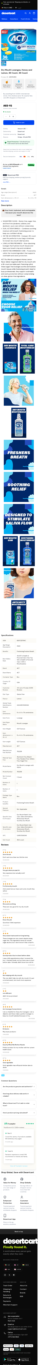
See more (5, 201)
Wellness (4, 19)
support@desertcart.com (17, 1329)
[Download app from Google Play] (9, 1359)
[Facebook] (14, 1275)
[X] (9, 1275)
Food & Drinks (25, 19)
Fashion (35, 19)
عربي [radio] (19, 8)
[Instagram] (5, 1275)
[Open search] (26, 13)
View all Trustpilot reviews (19, 1166)
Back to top (19, 1231)
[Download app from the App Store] (23, 1359)
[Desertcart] (8, 13)
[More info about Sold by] (27, 129)
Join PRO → (6, 182)
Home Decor (14, 19)
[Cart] (34, 13)
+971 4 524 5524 (13, 1337)
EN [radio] (16, 7)
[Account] (30, 13)
